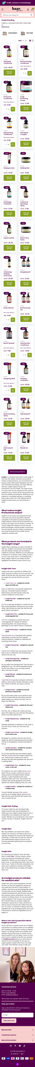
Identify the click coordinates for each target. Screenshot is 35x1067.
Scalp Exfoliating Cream (24, 98)
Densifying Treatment (7, 203)
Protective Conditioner (8, 98)
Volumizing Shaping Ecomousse (8, 274)
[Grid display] (30, 40)
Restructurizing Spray (9, 415)
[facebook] (20, 1046)
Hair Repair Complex (24, 133)
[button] (25, 73)
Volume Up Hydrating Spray (24, 204)
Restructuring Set (25, 309)
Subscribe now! (9, 1021)
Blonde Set (24, 448)
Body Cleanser (9, 308)
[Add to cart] (29, 73)
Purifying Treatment (24, 379)
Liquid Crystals (9, 238)
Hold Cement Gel (8, 449)
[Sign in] (28, 9)
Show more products (17, 472)
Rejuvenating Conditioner (8, 133)
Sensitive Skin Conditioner (25, 344)
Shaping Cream (9, 168)
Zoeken (31, 15)
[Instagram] (11, 1046)
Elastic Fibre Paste (24, 239)
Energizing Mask (9, 379)
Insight (6, 59)
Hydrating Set (25, 414)
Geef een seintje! (9, 72)
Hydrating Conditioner (8, 62)
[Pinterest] (15, 1046)
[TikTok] (24, 1046)
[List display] (32, 40)
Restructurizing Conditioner (25, 62)
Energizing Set (25, 272)
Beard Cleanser (9, 343)
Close (17, 1029)
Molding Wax (25, 168)
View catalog (3, 9)
